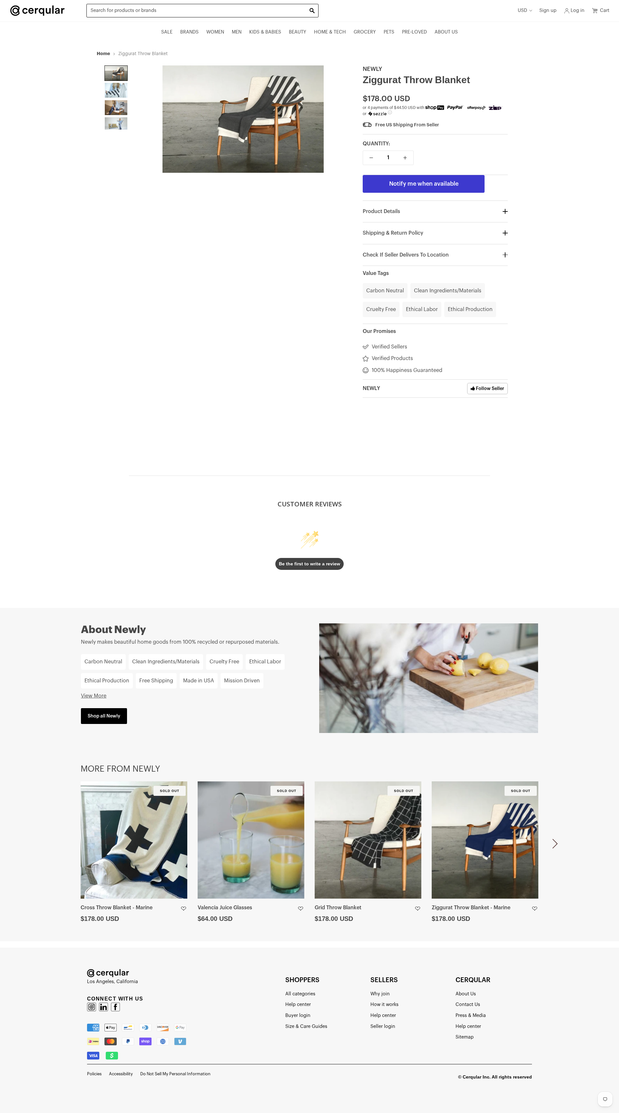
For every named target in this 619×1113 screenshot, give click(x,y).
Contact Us (468, 1004)
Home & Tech (330, 32)
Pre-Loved (414, 32)
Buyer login (297, 1015)
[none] (116, 73)
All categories (300, 993)
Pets (389, 32)
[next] (555, 846)
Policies (94, 1074)
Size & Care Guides (306, 1026)
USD (522, 10)
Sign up (547, 10)
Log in (578, 10)
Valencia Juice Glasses (225, 907)
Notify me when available (423, 184)
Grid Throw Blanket (338, 907)
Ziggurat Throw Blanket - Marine (471, 907)
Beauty (297, 32)
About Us (446, 32)
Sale (166, 32)
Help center (298, 1004)
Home (103, 53)
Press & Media (471, 1015)
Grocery (365, 32)
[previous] (64, 846)
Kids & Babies (265, 32)
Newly (372, 69)
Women (215, 32)
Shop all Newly (104, 716)
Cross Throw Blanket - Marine (116, 907)
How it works (384, 1004)
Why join (380, 993)
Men (236, 32)
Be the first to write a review (309, 563)
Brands (189, 32)
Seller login (382, 1026)
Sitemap (465, 1037)
